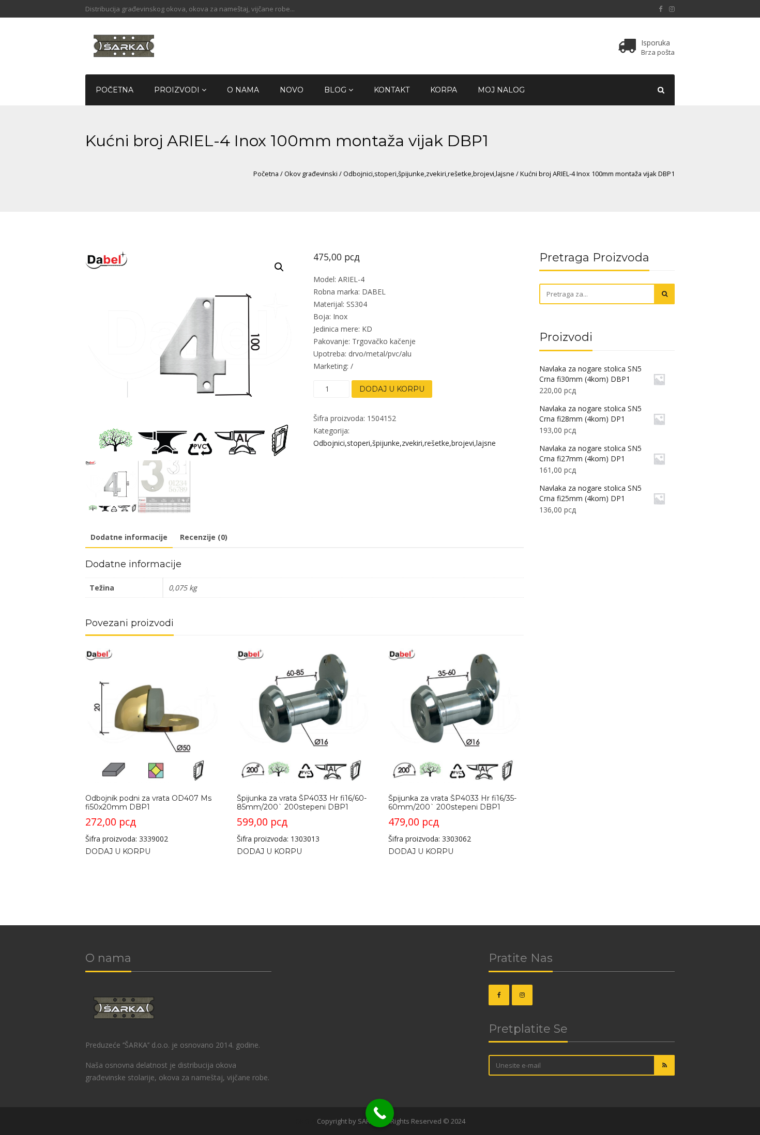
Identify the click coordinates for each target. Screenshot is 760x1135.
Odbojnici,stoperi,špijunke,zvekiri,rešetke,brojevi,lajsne (428, 173)
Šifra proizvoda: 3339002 (148, 819)
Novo (291, 90)
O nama (243, 90)
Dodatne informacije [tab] (129, 537)
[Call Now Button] (380, 1113)
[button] (279, 267)
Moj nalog (501, 90)
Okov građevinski (311, 173)
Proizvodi (178, 90)
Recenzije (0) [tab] (203, 537)
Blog (336, 90)
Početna (114, 90)
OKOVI (305, 1121)
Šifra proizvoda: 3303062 (452, 819)
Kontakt (391, 90)
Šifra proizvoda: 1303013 (302, 819)
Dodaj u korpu (391, 389)
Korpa (443, 90)
